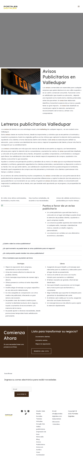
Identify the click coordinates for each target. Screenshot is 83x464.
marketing (43, 129)
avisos (48, 87)
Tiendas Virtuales (39, 420)
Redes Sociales (39, 415)
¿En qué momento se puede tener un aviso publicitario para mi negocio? (29, 248)
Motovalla (39, 437)
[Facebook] (22, 411)
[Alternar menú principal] (79, 6)
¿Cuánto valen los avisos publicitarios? (17, 243)
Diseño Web (40, 411)
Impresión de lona (41, 433)
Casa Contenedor (40, 453)
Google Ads (40, 424)
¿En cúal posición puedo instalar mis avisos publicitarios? (23, 253)
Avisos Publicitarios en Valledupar (59, 77)
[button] (41, 243)
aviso (62, 100)
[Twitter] (25, 411)
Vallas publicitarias (40, 428)
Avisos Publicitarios (40, 443)
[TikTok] (26, 414)
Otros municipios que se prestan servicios (18, 258)
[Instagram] (28, 411)
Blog (38, 439)
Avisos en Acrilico (39, 448)
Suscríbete (21, 394)
